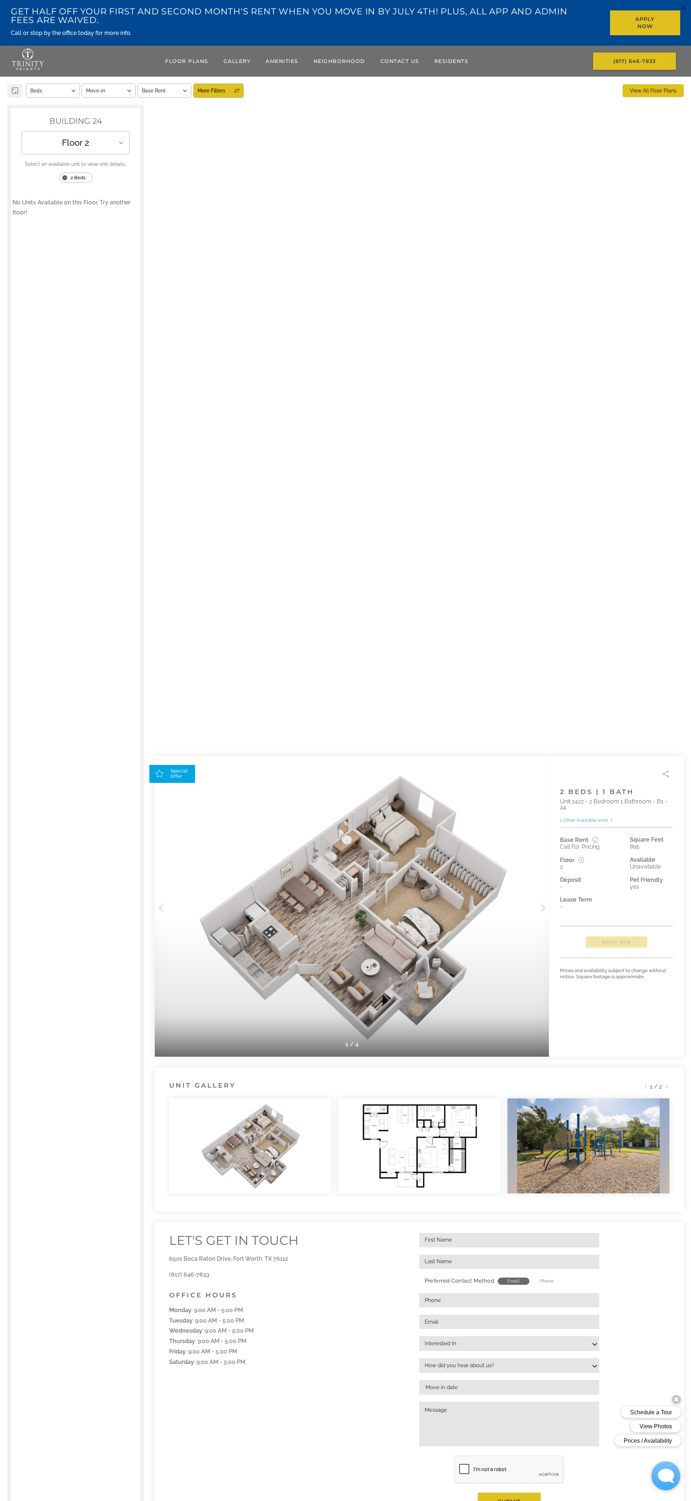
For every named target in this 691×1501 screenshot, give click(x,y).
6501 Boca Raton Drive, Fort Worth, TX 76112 (228, 1258)
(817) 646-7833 (189, 1274)
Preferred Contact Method (459, 1281)
